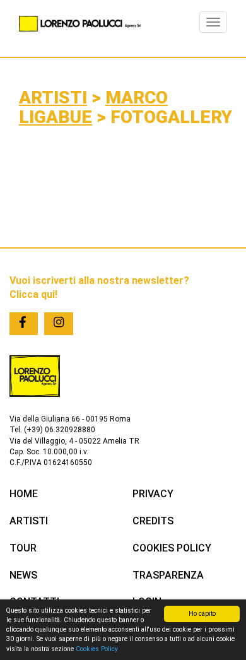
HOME (23, 494)
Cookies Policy (97, 648)
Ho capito (202, 613)
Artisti (53, 97)
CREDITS (152, 521)
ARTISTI (28, 521)
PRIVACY (152, 494)
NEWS (23, 575)
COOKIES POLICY (171, 548)
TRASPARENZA (168, 575)
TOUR (23, 548)
